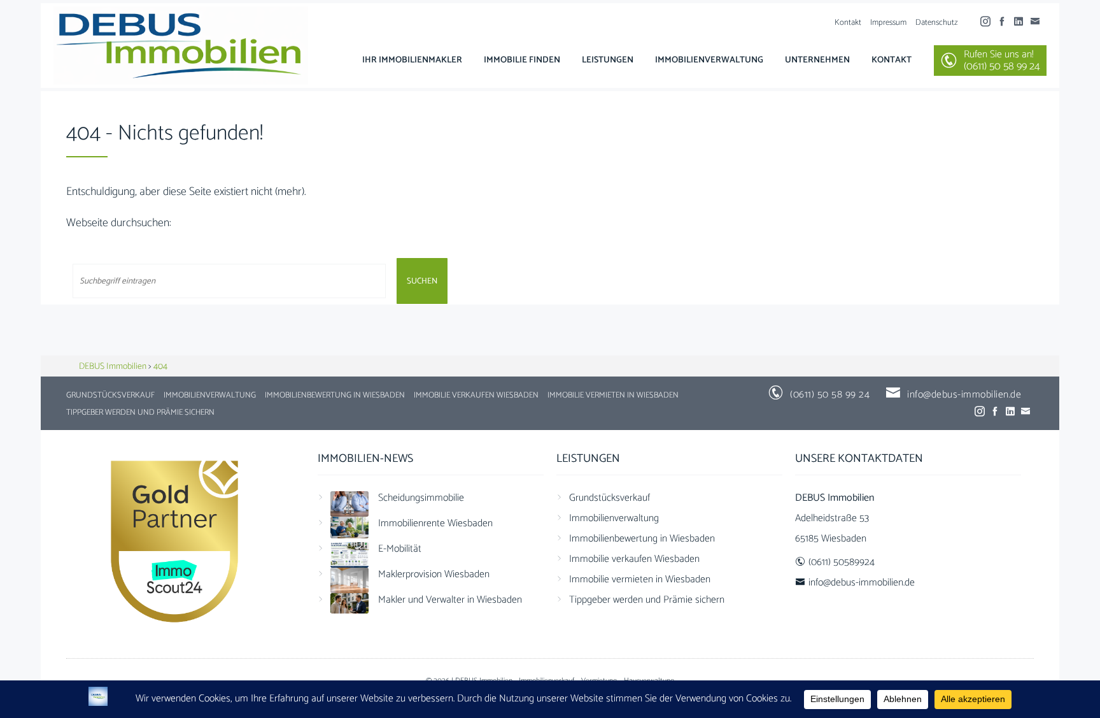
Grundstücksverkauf (110, 395)
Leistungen (607, 60)
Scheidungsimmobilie (421, 497)
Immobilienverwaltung (709, 60)
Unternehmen (817, 60)
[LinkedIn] (1021, 22)
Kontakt (848, 22)
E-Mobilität (399, 548)
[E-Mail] (1038, 22)
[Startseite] (180, 45)
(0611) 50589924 (841, 562)
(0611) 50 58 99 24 (830, 394)
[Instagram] (988, 22)
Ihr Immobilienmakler (412, 60)
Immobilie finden (522, 60)
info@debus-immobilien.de (964, 394)
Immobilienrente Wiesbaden (435, 523)
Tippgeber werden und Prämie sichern (140, 412)
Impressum (888, 22)
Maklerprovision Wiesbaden (434, 574)
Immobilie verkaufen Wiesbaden (476, 395)
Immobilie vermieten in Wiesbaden (613, 395)
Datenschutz (936, 22)
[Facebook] (1005, 22)
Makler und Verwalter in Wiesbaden (450, 599)
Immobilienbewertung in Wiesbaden (335, 395)
